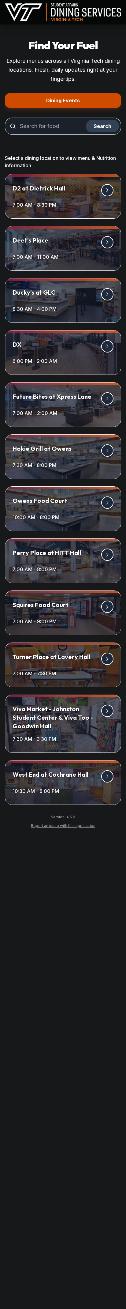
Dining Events (83, 100)
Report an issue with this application (65, 825)
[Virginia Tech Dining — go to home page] (63, 12)
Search (102, 126)
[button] (63, 196)
